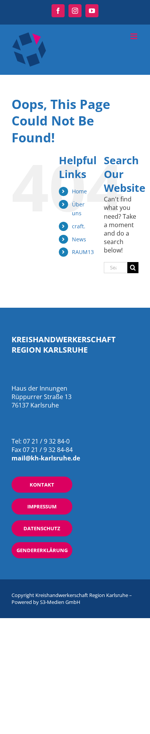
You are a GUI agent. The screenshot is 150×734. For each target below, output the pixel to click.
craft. (78, 226)
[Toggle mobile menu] (134, 36)
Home (79, 191)
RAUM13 (83, 252)
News (79, 239)
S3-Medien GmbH (60, 602)
